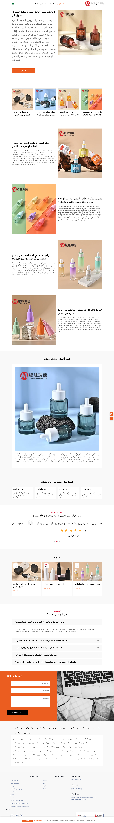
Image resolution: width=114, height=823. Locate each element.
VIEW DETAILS (91, 99)
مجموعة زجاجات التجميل (16, 800)
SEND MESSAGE (17, 712)
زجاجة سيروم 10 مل (49, 743)
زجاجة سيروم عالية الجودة (89, 739)
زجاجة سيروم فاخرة (19, 743)
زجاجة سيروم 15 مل (56, 754)
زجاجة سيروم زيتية (33, 743)
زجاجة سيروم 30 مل (95, 758)
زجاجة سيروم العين (18, 762)
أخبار (41, 4)
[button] (59, 541)
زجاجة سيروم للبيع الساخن (70, 739)
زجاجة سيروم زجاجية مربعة (77, 758)
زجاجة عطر (13, 794)
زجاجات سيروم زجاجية (40, 758)
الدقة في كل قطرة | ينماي (54, 584)
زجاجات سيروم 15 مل (51, 751)
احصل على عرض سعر (23, 70)
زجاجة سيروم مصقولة (75, 747)
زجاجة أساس (13, 791)
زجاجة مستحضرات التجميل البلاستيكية (20, 806)
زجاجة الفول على (14, 786)
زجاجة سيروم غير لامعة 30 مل (86, 751)
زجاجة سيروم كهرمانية (19, 754)
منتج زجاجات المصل (19, 739)
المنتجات (51, 4)
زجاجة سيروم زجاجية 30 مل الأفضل (54, 747)
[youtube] (16, 815)
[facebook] (21, 815)
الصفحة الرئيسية (61, 4)
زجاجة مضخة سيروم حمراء (74, 754)
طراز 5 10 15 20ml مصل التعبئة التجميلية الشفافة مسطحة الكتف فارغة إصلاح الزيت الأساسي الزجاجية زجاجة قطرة (91, 113)
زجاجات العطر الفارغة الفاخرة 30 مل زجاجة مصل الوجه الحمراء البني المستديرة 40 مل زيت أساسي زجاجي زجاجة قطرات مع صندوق (68, 113)
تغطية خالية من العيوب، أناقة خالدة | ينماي (24, 585)
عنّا (46, 4)
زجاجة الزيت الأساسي (16, 789)
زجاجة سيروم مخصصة (92, 754)
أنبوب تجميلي (13, 797)
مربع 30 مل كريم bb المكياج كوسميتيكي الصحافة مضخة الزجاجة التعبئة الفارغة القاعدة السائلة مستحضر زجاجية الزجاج (22, 113)
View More (78, 588)
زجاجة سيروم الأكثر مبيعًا (52, 739)
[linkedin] (12, 815)
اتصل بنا (35, 4)
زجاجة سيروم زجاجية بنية (57, 758)
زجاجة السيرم (14, 780)
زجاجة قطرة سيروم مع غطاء (21, 758)
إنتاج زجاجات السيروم (34, 739)
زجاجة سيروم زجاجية (35, 751)
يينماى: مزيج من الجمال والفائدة (87, 584)
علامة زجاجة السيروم (81, 743)
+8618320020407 (76, 780)
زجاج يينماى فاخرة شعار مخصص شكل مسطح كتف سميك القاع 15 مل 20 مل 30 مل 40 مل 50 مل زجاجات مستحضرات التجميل (45, 113)
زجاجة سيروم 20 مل (34, 747)
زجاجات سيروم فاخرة (65, 743)
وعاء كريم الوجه (14, 783)
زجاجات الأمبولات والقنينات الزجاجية (19, 803)
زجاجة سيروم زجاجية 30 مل (38, 754)
